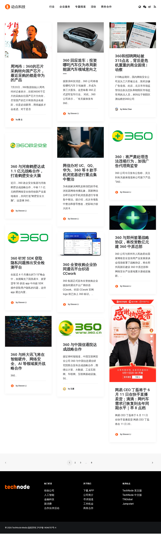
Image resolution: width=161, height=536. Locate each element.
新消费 (48, 503)
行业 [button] (52, 6)
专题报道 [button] (80, 6)
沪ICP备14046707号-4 (46, 527)
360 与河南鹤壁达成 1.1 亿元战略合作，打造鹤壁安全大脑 (28, 171)
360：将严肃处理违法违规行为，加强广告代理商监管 (132, 161)
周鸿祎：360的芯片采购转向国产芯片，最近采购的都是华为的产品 (28, 73)
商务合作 (106, 6)
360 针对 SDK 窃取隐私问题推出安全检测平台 (28, 263)
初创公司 (49, 490)
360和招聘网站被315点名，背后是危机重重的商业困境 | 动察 (131, 63)
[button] (140, 6)
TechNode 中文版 (132, 494)
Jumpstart (128, 503)
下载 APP (88, 490)
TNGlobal (127, 499)
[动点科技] (15, 6)
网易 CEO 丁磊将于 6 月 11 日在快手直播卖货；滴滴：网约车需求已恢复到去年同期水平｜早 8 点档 (132, 399)
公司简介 (88, 494)
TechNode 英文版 (132, 490)
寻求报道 (88, 499)
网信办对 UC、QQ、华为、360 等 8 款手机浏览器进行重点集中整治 (80, 172)
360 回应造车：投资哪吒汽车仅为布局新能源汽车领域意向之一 (80, 67)
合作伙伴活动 (51, 508)
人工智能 (49, 494)
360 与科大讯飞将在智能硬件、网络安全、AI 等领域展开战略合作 (28, 361)
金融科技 (49, 499)
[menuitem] (52, 6)
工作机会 (88, 503)
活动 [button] (93, 6)
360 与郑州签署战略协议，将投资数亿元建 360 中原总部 (132, 242)
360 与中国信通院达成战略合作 (80, 346)
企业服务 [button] (65, 6)
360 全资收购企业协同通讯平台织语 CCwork (80, 269)
